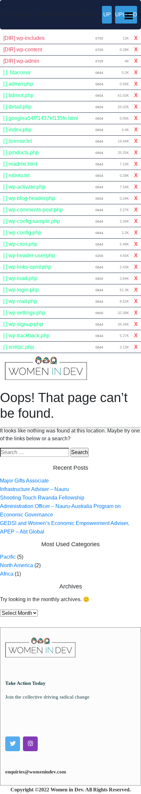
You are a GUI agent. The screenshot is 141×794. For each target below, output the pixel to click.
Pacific (8, 557)
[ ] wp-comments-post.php (33, 209)
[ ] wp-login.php (21, 290)
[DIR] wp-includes (24, 38)
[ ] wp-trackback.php (26, 335)
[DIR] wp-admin (21, 61)
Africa (6, 574)
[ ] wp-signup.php (23, 324)
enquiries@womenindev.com (35, 771)
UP (107, 14)
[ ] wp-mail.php (20, 301)
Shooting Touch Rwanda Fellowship (42, 497)
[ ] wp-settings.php (24, 312)
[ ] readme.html (20, 164)
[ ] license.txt (17, 141)
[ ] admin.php (18, 84)
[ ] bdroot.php (18, 95)
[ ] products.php (21, 152)
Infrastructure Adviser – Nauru (34, 489)
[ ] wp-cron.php (20, 244)
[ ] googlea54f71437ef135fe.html (40, 118)
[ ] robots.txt (16, 175)
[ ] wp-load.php (20, 278)
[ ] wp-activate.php (24, 187)
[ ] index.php (17, 129)
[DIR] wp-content (22, 49)
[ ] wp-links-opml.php (27, 267)
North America (16, 565)
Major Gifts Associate (24, 480)
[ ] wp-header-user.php (29, 255)
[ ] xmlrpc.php (18, 347)
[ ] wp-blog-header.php (29, 198)
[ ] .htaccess (16, 72)
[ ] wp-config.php (22, 232)
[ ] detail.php (17, 107)
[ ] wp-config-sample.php (31, 221)
